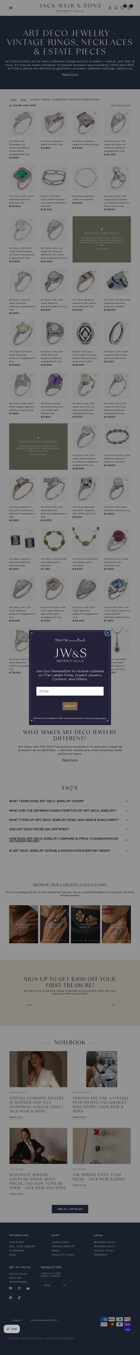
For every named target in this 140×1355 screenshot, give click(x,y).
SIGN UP (70, 706)
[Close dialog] (107, 633)
